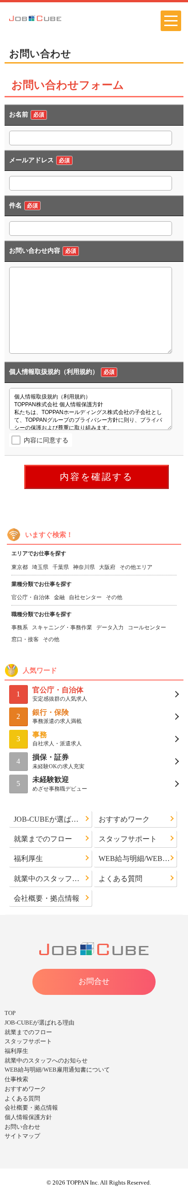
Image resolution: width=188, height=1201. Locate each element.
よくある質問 (120, 878)
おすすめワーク (124, 819)
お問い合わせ (22, 1126)
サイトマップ (22, 1135)
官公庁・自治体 (30, 597)
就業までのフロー (43, 839)
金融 (59, 597)
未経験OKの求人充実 (58, 761)
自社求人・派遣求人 (57, 739)
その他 (114, 597)
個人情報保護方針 (28, 1117)
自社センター (85, 597)
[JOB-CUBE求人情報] (49, 17)
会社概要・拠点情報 (46, 898)
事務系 (19, 627)
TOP (10, 1013)
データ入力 (110, 627)
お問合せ (94, 981)
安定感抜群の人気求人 (59, 694)
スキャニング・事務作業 (62, 627)
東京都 (19, 567)
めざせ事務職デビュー (59, 784)
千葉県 (60, 567)
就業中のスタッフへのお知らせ (53, 878)
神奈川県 (84, 567)
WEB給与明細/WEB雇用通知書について (138, 858)
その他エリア (136, 567)
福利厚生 (28, 858)
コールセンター (147, 627)
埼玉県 (40, 567)
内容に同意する (46, 440)
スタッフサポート (128, 839)
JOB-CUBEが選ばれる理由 (53, 819)
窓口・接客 (25, 639)
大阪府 (107, 567)
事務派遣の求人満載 (57, 716)
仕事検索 (16, 1079)
